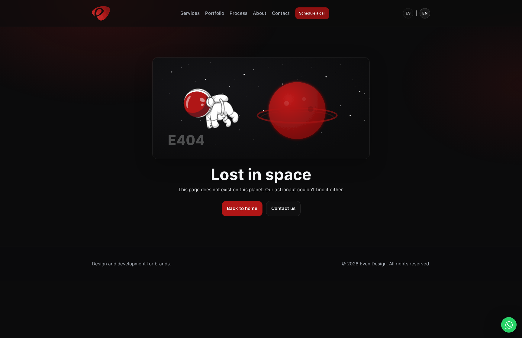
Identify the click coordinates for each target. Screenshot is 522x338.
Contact (281, 13)
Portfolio (214, 13)
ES (408, 13)
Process (238, 13)
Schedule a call (312, 13)
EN (424, 13)
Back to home (242, 208)
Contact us (283, 208)
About (259, 13)
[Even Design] (101, 13)
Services (190, 13)
